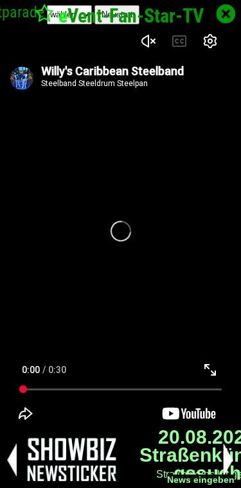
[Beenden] (226, 13)
